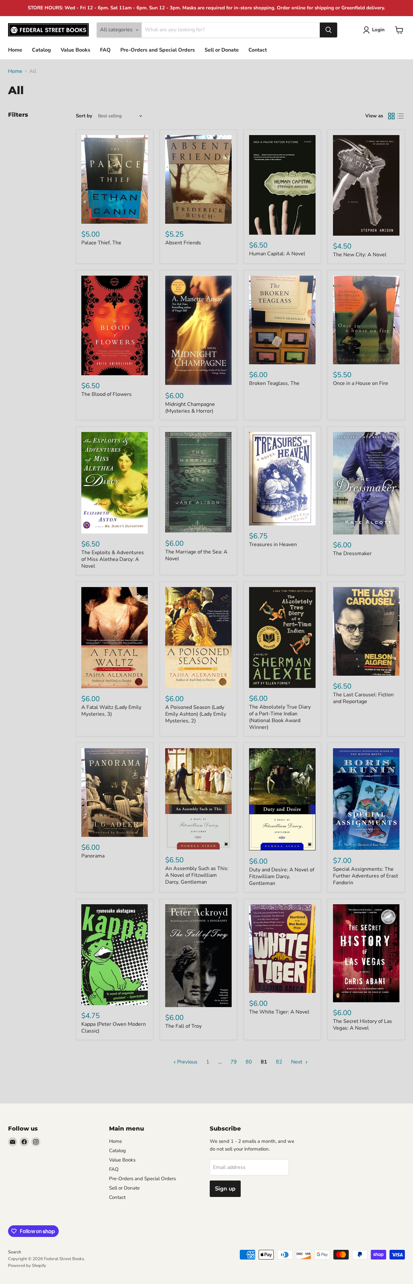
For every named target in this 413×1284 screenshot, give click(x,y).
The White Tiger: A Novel (279, 1011)
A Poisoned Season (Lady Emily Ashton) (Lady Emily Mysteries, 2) (195, 714)
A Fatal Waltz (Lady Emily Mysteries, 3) (111, 711)
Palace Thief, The (101, 242)
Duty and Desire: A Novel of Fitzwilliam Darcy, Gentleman (281, 876)
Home (15, 50)
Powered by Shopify (27, 1266)
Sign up (225, 1188)
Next (297, 1061)
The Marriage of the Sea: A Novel (196, 555)
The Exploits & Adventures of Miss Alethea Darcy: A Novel (112, 559)
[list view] (400, 116)
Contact (257, 50)
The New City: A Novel (360, 254)
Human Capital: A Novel (277, 253)
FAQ (105, 50)
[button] (375, 30)
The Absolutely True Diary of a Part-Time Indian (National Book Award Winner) (280, 717)
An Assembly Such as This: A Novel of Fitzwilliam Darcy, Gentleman (196, 875)
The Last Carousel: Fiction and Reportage (363, 698)
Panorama (93, 855)
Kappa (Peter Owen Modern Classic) (113, 1027)
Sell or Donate (222, 50)
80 (249, 1061)
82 (279, 1061)
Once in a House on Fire (360, 383)
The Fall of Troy (183, 1026)
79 (233, 1061)
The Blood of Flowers (106, 394)
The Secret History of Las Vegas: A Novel (362, 1025)
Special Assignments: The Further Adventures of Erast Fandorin (365, 876)
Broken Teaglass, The (274, 383)
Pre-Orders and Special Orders (157, 50)
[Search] (328, 30)
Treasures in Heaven (273, 544)
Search (14, 1252)
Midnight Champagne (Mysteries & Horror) (190, 408)
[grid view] (391, 116)
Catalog (41, 50)
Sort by (84, 116)
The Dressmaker (352, 553)
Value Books (75, 50)
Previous (186, 1061)
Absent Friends (183, 242)
